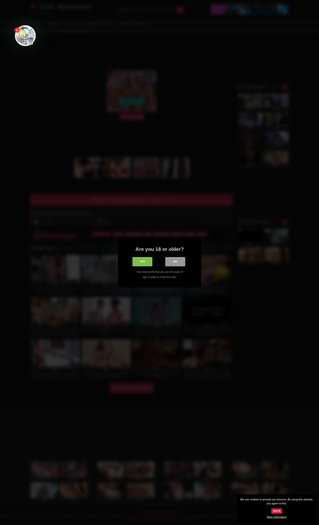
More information (277, 517)
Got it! (276, 510)
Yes (142, 261)
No (175, 261)
